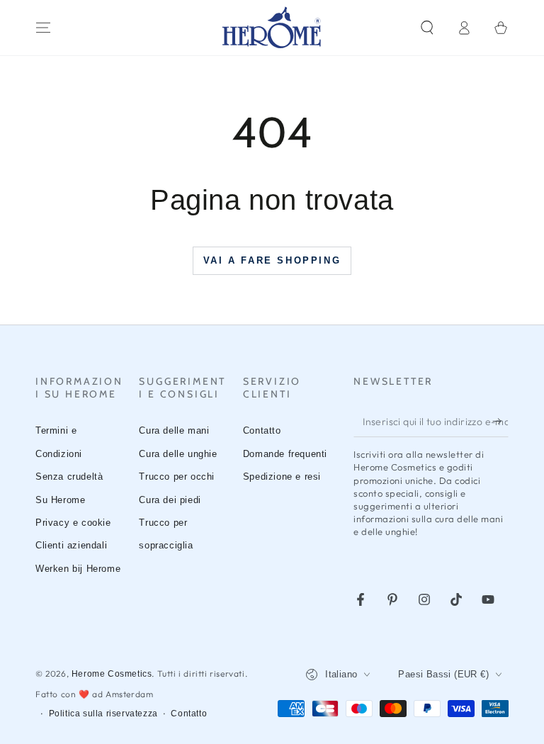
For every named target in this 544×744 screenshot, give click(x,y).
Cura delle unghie (178, 454)
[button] (427, 27)
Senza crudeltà (69, 476)
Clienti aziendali (71, 545)
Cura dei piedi (169, 500)
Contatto (262, 430)
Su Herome (60, 500)
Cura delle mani (174, 430)
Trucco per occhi (177, 476)
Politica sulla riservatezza (103, 713)
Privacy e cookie (73, 522)
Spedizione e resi (282, 476)
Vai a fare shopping (272, 260)
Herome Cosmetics (112, 674)
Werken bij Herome (77, 568)
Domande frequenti (285, 454)
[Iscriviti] (500, 420)
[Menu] (43, 27)
